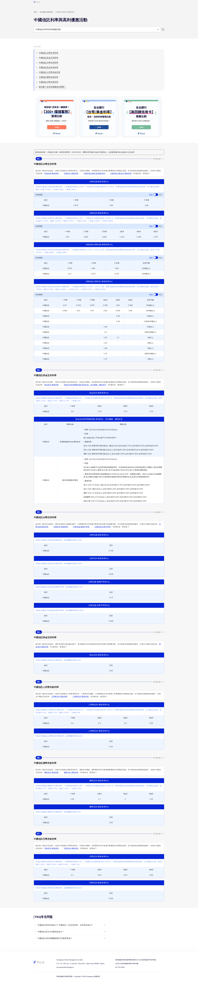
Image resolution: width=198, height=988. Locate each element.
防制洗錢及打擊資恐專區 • (65, 976)
